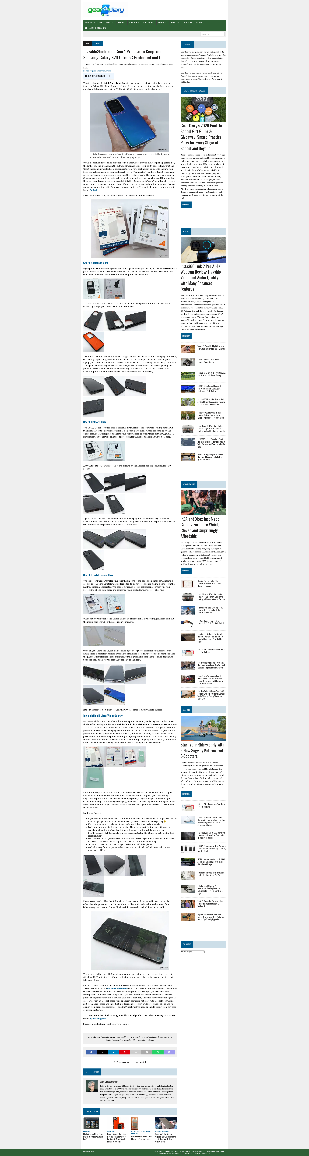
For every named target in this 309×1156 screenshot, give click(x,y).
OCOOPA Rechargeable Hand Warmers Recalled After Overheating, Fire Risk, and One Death (211, 849)
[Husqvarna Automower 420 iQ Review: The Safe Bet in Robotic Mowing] (188, 378)
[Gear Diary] (105, 9)
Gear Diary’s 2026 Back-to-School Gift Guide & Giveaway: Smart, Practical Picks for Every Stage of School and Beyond (202, 136)
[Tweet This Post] (102, 1052)
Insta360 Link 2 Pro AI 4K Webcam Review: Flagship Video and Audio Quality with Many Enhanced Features (201, 277)
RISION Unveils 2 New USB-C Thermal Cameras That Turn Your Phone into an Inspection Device (211, 835)
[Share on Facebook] (91, 1052)
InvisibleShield (111, 64)
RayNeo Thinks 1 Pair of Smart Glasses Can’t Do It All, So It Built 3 (210, 622)
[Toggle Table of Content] (109, 76)
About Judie (158, 1151)
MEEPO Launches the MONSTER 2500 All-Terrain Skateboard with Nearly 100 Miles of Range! (211, 862)
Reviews (86, 1131)
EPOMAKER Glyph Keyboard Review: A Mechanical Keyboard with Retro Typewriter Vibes (211, 457)
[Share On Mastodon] (169, 1052)
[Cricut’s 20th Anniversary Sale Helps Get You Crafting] (188, 654)
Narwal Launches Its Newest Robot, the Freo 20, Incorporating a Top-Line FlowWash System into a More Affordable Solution (211, 821)
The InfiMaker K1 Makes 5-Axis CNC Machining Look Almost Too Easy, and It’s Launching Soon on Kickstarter (211, 665)
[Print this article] (146, 1052)
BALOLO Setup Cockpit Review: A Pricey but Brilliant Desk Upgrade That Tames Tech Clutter (209, 389)
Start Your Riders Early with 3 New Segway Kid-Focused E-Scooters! (202, 750)
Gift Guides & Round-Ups (95, 27)
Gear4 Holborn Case (94, 422)
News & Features (162, 1131)
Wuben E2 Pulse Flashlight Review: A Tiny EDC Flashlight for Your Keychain (211, 347)
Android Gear (98, 64)
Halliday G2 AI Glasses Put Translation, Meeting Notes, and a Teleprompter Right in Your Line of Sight (210, 889)
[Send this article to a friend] (135, 1052)
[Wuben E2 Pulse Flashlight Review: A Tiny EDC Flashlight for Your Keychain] (188, 351)
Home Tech (110, 22)
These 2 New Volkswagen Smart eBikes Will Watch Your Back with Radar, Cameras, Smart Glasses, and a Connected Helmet (211, 680)
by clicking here (98, 1018)
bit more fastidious (117, 988)
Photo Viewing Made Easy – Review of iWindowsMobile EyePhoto (93, 1137)
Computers (163, 22)
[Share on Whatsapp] (158, 1052)
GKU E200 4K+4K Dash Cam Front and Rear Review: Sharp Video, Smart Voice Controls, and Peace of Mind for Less (211, 443)
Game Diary (175, 22)
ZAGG (85, 68)
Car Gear (122, 22)
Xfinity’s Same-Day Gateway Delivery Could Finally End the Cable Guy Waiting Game (210, 904)
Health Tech (134, 22)
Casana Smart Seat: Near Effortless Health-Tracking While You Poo (210, 874)
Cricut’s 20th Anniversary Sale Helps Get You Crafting (211, 650)
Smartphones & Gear (93, 22)
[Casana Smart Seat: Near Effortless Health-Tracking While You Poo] (188, 878)
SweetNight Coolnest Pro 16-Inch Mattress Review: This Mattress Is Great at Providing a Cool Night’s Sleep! (210, 638)
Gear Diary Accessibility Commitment (169, 1154)
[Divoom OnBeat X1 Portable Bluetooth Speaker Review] (134, 1128)
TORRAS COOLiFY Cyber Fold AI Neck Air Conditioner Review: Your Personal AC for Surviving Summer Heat (211, 402)
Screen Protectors (146, 64)
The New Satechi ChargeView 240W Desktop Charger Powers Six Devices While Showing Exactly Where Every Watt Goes (211, 695)
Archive (197, 1154)
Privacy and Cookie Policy (215, 1151)
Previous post (122, 1062)
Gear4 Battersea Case (95, 262)
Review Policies (185, 1151)
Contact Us (206, 1154)
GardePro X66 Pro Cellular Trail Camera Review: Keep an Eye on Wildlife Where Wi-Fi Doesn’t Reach (210, 415)
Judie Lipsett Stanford (101, 71)
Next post (139, 1062)
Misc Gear (188, 22)
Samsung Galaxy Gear (128, 64)
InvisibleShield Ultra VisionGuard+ (103, 715)
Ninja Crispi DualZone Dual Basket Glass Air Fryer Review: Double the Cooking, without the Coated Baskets (211, 428)
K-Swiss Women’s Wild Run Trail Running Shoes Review (209, 361)
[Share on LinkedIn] (113, 1052)
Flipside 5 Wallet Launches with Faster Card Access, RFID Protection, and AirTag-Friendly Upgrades (211, 917)
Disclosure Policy (198, 1151)
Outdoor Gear (149, 22)
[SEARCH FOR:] (212, 33)
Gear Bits (111, 1131)
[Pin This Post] (124, 1052)
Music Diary (146, 1131)
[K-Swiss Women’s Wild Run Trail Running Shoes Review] (188, 365)
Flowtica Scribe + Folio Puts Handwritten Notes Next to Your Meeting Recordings (209, 584)
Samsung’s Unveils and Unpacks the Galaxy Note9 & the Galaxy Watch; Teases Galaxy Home (165, 1138)
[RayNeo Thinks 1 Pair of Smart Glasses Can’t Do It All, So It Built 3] (188, 626)
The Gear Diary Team (171, 1151)
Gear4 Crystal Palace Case (98, 575)
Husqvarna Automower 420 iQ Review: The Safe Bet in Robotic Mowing (211, 374)
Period (93, 190)
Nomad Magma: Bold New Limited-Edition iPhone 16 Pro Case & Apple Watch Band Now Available (116, 1138)
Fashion (199, 22)
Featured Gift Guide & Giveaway (194, 90)
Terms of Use (188, 1154)
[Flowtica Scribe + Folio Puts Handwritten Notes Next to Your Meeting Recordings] (188, 586)
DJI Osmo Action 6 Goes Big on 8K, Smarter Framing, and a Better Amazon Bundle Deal (210, 610)
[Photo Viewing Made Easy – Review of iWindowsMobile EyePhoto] (91, 1127)
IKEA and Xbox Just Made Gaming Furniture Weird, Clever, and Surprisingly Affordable (200, 527)
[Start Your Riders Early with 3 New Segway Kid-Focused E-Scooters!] (203, 739)
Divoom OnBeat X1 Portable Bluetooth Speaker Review (141, 1138)
